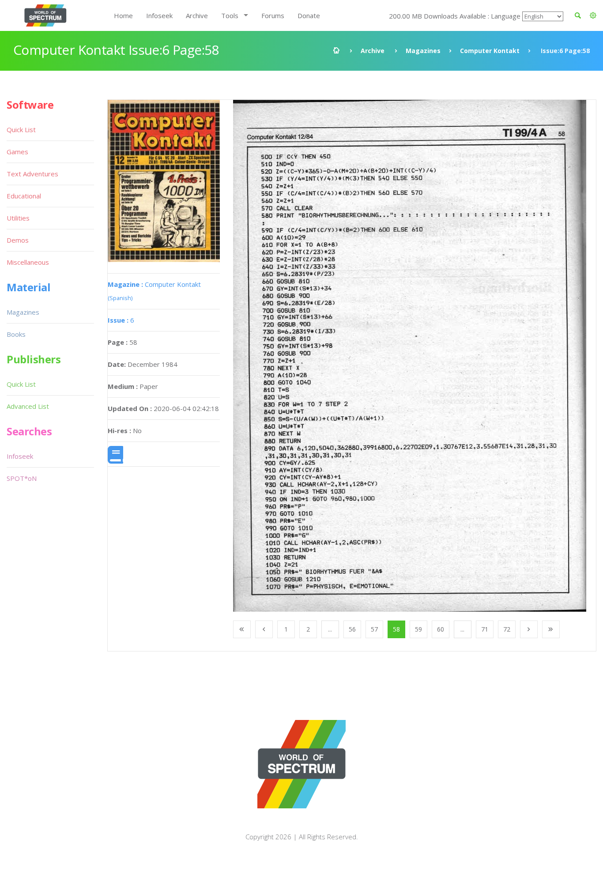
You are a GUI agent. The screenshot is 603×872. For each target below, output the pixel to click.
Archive (197, 15)
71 (484, 629)
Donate (309, 15)
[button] (593, 15)
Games (17, 151)
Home (123, 15)
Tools (229, 15)
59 (418, 629)
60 (440, 629)
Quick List (21, 129)
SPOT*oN (22, 478)
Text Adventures (32, 173)
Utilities (18, 217)
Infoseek (159, 15)
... (330, 629)
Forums (272, 15)
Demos (18, 240)
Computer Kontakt (490, 50)
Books (16, 334)
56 (352, 629)
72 (506, 629)
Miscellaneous (28, 262)
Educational (24, 195)
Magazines (423, 50)
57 (374, 629)
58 (396, 629)
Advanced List (28, 406)
